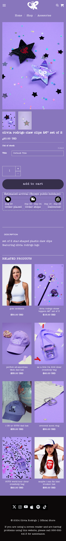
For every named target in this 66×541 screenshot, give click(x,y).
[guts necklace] (16, 285)
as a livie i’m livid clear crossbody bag (49, 368)
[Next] (58, 65)
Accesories (44, 16)
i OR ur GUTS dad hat (17, 426)
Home (18, 16)
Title (4, 153)
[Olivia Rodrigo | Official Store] (33, 5)
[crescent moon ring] (49, 402)
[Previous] (7, 65)
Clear (61, 148)
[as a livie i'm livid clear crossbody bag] (49, 343)
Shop (30, 16)
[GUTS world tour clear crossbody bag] (16, 458)
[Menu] (4, 5)
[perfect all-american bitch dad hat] (16, 343)
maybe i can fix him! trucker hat (49, 483)
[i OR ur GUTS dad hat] (16, 402)
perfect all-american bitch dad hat (17, 368)
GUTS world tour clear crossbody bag (17, 483)
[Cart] (62, 5)
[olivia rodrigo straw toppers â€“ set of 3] (49, 285)
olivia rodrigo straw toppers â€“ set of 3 (49, 310)
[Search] (57, 5)
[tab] (33, 234)
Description (11, 234)
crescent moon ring (49, 426)
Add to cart (33, 184)
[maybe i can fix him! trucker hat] (49, 458)
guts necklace (17, 309)
